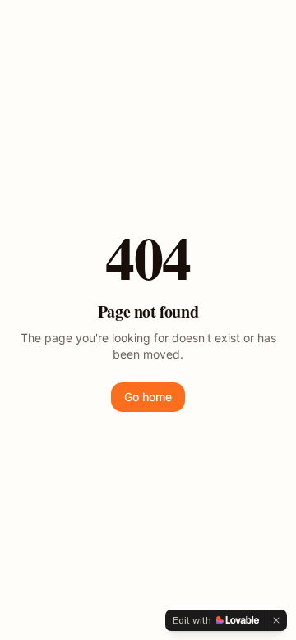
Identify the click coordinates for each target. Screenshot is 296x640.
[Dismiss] (276, 620)
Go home (148, 397)
